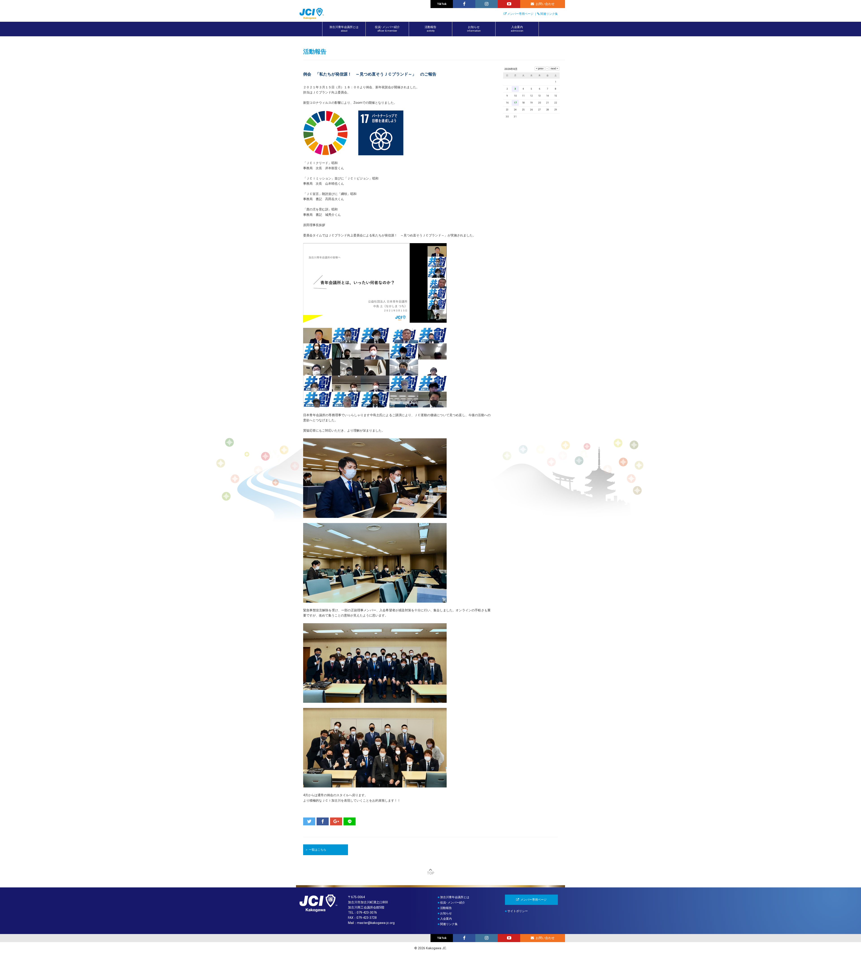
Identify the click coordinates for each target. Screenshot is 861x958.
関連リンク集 (549, 13)
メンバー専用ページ (520, 13)
